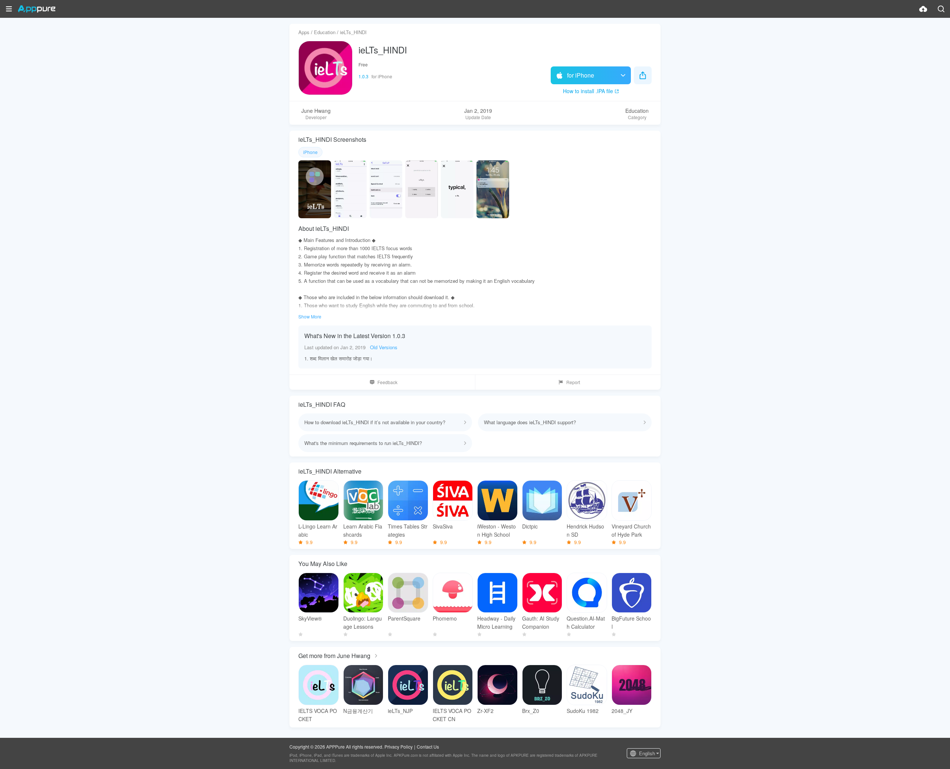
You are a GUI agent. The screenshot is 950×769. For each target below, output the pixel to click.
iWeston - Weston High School (496, 530)
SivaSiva (443, 526)
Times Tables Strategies (408, 530)
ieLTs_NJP (400, 710)
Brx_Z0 (530, 710)
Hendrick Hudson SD (585, 530)
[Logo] (36, 9)
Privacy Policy (398, 746)
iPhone (310, 152)
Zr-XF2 (485, 710)
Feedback (387, 382)
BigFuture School (631, 622)
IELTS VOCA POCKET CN (452, 715)
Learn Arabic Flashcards (362, 530)
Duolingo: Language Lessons (362, 622)
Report (573, 382)
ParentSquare (404, 618)
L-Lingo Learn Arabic (317, 530)
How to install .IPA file (588, 91)
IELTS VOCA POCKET (317, 715)
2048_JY (622, 710)
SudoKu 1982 (583, 710)
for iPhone (580, 75)
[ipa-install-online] (923, 9)
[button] (9, 9)
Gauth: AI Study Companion (540, 622)
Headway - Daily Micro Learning (496, 622)
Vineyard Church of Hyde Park (631, 530)
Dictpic (530, 526)
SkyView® (310, 618)
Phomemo (445, 618)
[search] (941, 9)
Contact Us (428, 746)
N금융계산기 (358, 710)
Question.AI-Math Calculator (586, 622)
